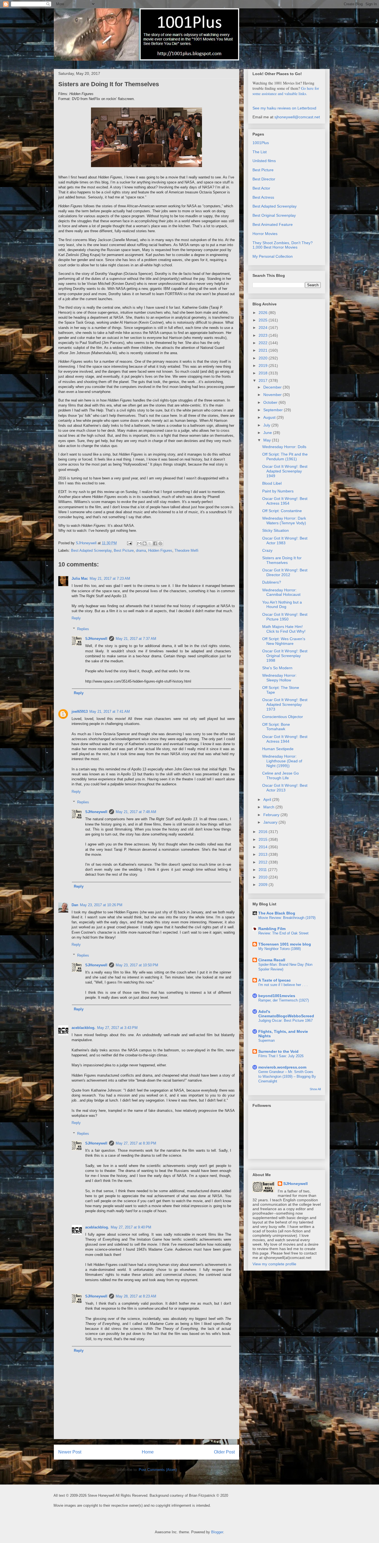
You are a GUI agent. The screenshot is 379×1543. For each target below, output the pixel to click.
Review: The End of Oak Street (283, 933)
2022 (264, 343)
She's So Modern (277, 668)
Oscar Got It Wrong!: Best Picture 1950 (284, 616)
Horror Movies (264, 233)
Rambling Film (271, 928)
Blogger (217, 1532)
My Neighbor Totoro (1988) (279, 949)
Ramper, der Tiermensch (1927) (283, 1000)
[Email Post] (129, 543)
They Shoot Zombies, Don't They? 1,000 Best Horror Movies (282, 245)
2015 (264, 839)
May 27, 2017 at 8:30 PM (136, 1143)
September (273, 410)
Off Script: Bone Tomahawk (276, 726)
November (273, 394)
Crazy (267, 550)
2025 (264, 320)
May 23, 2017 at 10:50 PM (137, 965)
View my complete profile (274, 1264)
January (271, 822)
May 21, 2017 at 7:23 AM (110, 578)
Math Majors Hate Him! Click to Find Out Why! (283, 628)
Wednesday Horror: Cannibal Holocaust (281, 592)
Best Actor (261, 188)
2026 (264, 312)
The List (259, 152)
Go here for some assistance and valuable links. (285, 91)
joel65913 (80, 711)
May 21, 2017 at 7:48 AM (136, 812)
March (269, 807)
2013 (264, 854)
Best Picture (124, 550)
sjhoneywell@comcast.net (297, 117)
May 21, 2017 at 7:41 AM (109, 711)
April (267, 799)
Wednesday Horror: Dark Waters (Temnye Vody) (284, 520)
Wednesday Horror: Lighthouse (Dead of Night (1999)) (282, 761)
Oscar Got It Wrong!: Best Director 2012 (284, 572)
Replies (83, 629)
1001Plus (260, 142)
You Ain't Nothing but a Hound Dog (282, 604)
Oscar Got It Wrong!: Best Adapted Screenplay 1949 (284, 471)
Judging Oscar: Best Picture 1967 (285, 1020)
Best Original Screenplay (274, 215)
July (267, 425)
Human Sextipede (278, 749)
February (272, 815)
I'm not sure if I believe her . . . (283, 985)
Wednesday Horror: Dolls (284, 446)
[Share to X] (150, 543)
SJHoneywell (96, 639)
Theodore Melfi (186, 550)
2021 (264, 350)
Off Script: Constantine (282, 511)
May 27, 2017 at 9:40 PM (131, 1227)
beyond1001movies (276, 995)
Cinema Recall (271, 960)
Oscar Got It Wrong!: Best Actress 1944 (284, 739)
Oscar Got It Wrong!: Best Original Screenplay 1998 (284, 656)
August (270, 417)
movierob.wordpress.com (282, 1067)
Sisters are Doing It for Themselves (282, 560)
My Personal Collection (272, 256)
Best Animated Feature (272, 224)
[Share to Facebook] (155, 543)
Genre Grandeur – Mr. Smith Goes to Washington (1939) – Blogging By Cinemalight (287, 1077)
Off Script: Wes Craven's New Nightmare (283, 641)
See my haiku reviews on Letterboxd (284, 108)
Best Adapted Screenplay (91, 550)
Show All (315, 1089)
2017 (264, 380)
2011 (263, 869)
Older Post (224, 1452)
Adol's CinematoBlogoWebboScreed (286, 1013)
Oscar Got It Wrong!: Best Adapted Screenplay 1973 (284, 704)
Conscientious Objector (282, 716)
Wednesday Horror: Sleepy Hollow (279, 677)
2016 (264, 831)
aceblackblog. (83, 1028)
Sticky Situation (275, 530)
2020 (264, 358)
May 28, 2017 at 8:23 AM (136, 1296)
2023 (264, 335)
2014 (264, 847)
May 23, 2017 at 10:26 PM (101, 905)
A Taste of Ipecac (274, 980)
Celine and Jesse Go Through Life (280, 775)
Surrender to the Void (278, 1051)
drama (141, 550)
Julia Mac (80, 578)
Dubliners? (271, 582)
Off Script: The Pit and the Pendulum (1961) (285, 456)
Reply (76, 618)
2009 (264, 884)
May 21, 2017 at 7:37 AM (136, 639)
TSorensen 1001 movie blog (284, 944)
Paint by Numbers (278, 491)
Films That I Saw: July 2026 (281, 1056)
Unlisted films (264, 161)
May (267, 440)
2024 (264, 327)
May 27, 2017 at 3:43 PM (117, 1028)
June (268, 432)
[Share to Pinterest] (160, 543)
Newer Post (69, 1452)
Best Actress (263, 197)
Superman (266, 1040)
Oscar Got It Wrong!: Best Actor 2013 (284, 787)
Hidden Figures (160, 550)
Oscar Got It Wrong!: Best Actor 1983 (284, 540)
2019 (264, 365)
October (271, 402)
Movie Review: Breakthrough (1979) (286, 918)
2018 (264, 373)
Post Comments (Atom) (158, 1470)
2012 (264, 862)
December (273, 387)
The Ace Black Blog (276, 913)
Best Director (263, 179)
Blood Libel (272, 483)
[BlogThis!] (144, 543)
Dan (75, 905)
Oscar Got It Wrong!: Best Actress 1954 (284, 500)
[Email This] (139, 543)
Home (148, 1452)
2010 (264, 877)
